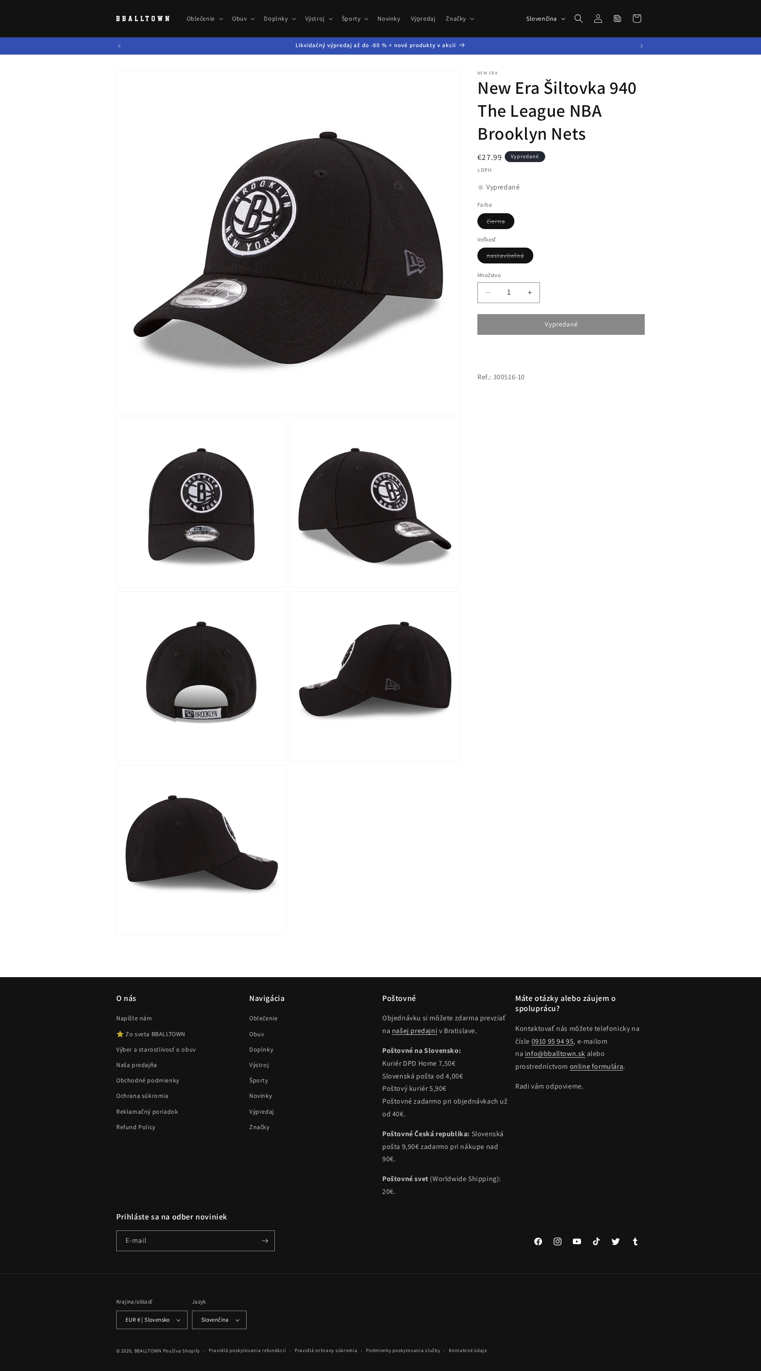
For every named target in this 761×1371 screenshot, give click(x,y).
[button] (204, 18)
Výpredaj (261, 1111)
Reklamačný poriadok (147, 1111)
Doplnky (261, 1049)
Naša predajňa (136, 1065)
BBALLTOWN (148, 1351)
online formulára (597, 1066)
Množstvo (489, 275)
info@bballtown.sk (555, 1053)
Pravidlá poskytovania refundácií (247, 1350)
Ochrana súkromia (142, 1096)
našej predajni (414, 1030)
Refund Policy (135, 1127)
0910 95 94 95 (553, 1041)
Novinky (260, 1096)
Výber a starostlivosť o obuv (156, 1049)
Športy (258, 1080)
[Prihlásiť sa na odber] (264, 1240)
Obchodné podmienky (147, 1080)
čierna (500, 223)
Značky (259, 1127)
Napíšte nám (134, 1018)
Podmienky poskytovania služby (403, 1350)
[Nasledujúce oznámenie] (641, 45)
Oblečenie (263, 1018)
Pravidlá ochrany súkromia (326, 1350)
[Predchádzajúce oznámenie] (119, 45)
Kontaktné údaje (468, 1350)
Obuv (256, 1034)
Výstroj (259, 1065)
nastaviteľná (510, 257)
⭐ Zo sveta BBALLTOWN (150, 1034)
